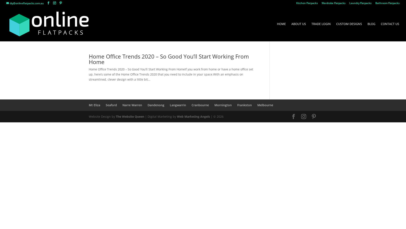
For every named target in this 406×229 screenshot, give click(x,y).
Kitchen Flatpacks (307, 3)
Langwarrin (178, 105)
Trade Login (321, 24)
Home (281, 24)
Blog (371, 24)
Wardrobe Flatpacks (334, 3)
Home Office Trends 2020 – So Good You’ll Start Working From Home (169, 59)
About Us (298, 24)
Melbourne (265, 105)
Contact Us (390, 24)
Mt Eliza (94, 105)
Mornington (223, 105)
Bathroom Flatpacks (387, 3)
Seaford (111, 105)
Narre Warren (132, 105)
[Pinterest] (60, 3)
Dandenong (156, 105)
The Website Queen (130, 116)
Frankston (244, 105)
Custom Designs (349, 24)
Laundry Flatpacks (360, 3)
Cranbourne (200, 105)
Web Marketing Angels (193, 116)
